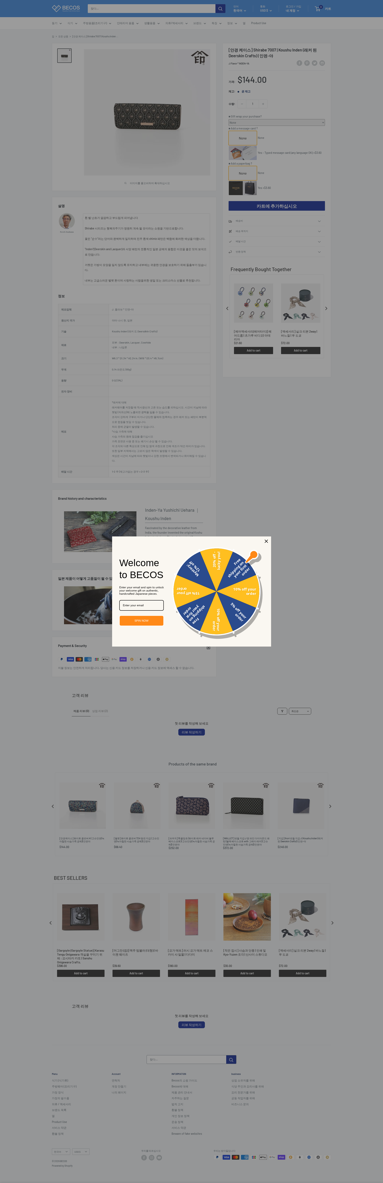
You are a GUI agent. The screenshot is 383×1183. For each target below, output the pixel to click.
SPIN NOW (141, 620)
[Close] (266, 541)
